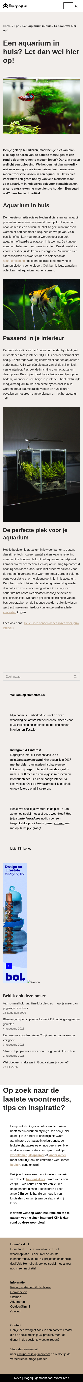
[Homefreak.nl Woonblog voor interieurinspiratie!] (15, 6)
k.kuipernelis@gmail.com (33, 1354)
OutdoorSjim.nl (20, 1306)
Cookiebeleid (18, 1292)
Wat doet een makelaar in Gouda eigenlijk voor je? (35, 1062)
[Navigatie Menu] (68, 5)
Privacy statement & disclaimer (30, 1287)
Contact (15, 1311)
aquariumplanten (14, 260)
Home (7, 25)
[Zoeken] (76, 5)
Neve (17, 1378)
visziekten (9, 612)
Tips (16, 25)
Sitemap (15, 1297)
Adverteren (17, 1301)
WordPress (61, 1378)
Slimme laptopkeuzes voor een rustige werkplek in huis (39, 1051)
